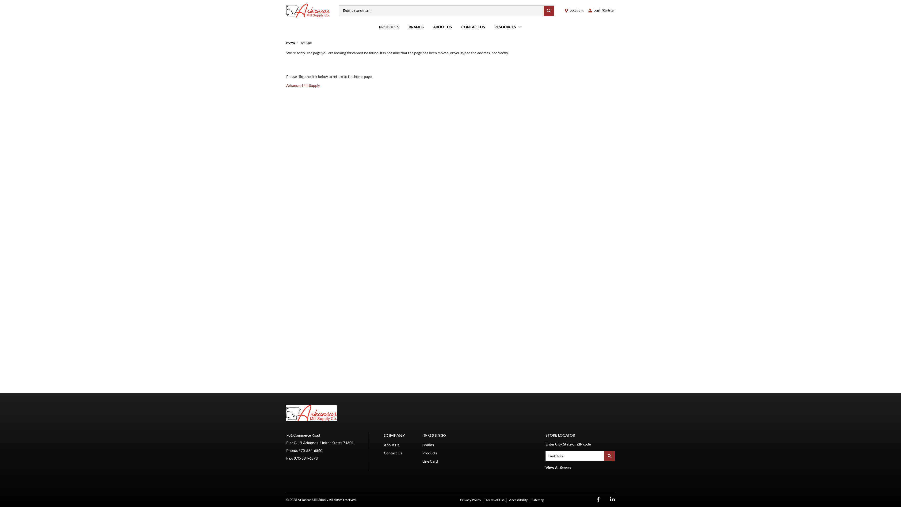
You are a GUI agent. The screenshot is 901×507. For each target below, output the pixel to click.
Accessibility (518, 500)
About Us (442, 27)
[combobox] (441, 11)
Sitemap (538, 500)
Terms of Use (495, 500)
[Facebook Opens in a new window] (598, 499)
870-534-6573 (306, 458)
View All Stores (558, 467)
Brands (416, 27)
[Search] (549, 11)
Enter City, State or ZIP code (568, 444)
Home (290, 42)
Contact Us (473, 27)
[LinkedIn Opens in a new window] (612, 499)
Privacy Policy (470, 500)
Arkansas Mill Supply (303, 85)
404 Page (306, 42)
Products (389, 27)
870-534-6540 (310, 450)
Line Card (430, 461)
